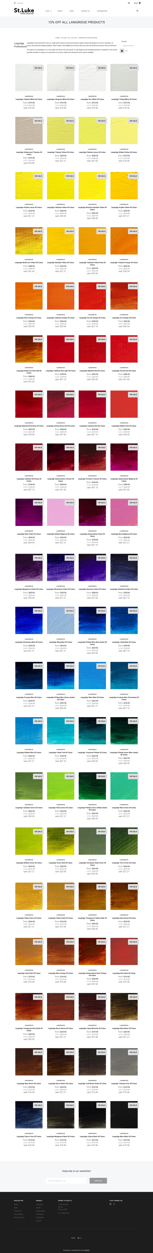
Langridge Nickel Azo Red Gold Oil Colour (28, 372)
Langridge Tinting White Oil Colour (124, 99)
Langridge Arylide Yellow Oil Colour (124, 207)
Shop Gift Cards (19, 1217)
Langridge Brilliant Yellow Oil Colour (124, 152)
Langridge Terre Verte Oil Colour (124, 863)
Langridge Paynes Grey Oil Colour (29, 1136)
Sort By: (124, 41)
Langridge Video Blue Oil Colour (92, 697)
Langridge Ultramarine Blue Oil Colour (29, 642)
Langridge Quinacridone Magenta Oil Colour (124, 480)
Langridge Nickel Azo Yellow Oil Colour (29, 262)
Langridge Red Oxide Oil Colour (124, 973)
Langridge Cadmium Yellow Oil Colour (60, 207)
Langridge (39, 1204)
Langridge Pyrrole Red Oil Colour (124, 371)
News (72, 11)
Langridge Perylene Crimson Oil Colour (92, 479)
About (60, 11)
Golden (38, 1208)
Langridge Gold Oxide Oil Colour (29, 973)
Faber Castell (40, 1211)
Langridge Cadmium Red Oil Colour (92, 426)
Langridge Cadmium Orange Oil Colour (61, 318)
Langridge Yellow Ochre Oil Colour (28, 918)
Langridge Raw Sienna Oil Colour (124, 918)
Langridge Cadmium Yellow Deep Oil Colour (92, 263)
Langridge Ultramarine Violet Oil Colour (60, 589)
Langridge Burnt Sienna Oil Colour (60, 1028)
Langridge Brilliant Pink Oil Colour (124, 426)
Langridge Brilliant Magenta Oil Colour (61, 534)
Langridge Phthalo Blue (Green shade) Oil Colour (61, 698)
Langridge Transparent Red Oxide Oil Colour (28, 1029)
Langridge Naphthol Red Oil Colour (92, 371)
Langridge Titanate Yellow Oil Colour (60, 152)
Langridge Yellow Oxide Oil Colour (60, 918)
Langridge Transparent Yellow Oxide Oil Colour (92, 919)
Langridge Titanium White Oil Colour (29, 99)
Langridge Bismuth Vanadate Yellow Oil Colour (92, 208)
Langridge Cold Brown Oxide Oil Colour (92, 1083)
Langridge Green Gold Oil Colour (60, 863)
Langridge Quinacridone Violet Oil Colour (92, 535)
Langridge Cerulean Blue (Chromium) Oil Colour (124, 698)
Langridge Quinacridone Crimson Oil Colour (60, 480)
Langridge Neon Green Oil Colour (124, 808)
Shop (48, 11)
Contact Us (85, 11)
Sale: (26, 108)
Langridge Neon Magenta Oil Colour (124, 534)
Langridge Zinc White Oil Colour (92, 99)
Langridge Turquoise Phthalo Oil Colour (92, 752)
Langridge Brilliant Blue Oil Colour (29, 752)
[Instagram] (110, 1204)
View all (38, 1221)
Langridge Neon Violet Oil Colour (29, 534)
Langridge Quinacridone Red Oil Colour (60, 426)
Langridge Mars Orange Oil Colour (60, 973)
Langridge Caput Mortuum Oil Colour (92, 1028)
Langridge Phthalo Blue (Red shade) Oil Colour (92, 643)
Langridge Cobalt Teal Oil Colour (61, 752)
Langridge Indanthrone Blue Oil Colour (124, 589)
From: (26, 102)
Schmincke (40, 1214)
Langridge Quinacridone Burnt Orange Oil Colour (92, 974)
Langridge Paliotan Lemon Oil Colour (92, 152)
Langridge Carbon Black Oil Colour (92, 1136)
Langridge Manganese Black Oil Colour (61, 1136)
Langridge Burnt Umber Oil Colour (60, 1083)
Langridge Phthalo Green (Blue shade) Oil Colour (124, 753)
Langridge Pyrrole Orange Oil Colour (92, 318)
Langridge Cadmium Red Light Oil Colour (61, 371)
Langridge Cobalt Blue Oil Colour (124, 642)
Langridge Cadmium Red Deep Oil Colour (29, 480)
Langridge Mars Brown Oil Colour (29, 1083)
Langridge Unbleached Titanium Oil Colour (29, 153)
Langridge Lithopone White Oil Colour (60, 99)
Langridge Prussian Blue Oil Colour (29, 697)
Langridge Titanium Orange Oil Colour (124, 262)
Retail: (26, 105)
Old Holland (40, 1217)
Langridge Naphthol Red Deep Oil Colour (29, 426)
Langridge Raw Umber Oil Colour (124, 1028)
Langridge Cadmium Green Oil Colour (29, 808)
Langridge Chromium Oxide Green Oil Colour (92, 864)
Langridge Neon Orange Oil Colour (28, 318)
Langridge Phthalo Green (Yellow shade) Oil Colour (92, 809)
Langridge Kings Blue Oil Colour (60, 642)
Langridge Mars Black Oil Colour (124, 1136)
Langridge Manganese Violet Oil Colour (29, 589)
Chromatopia (102, 11)
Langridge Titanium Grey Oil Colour (124, 1083)
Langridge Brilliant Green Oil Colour (29, 863)
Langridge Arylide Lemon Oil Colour (29, 207)
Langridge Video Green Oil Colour (60, 808)
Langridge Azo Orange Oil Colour (124, 318)
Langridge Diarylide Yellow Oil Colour (60, 262)
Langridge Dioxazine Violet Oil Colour (92, 589)
